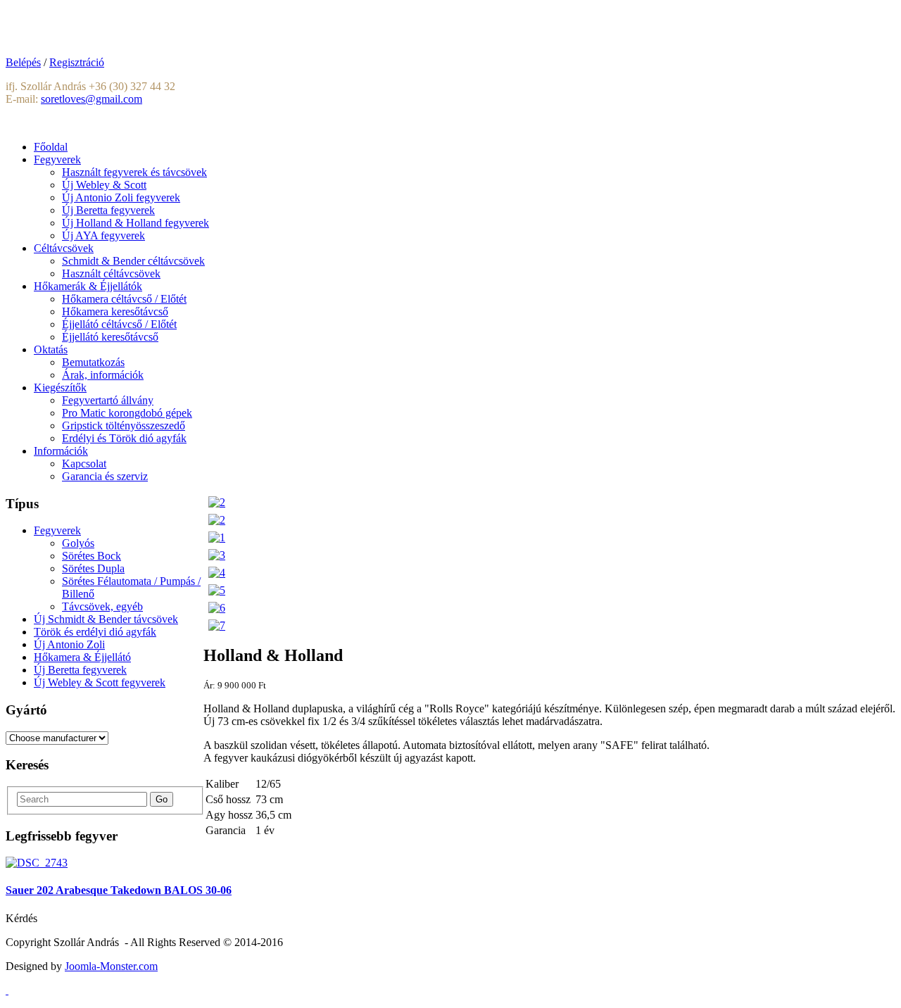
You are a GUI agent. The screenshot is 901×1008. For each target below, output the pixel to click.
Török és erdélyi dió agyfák (95, 632)
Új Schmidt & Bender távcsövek (106, 619)
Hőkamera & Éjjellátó (82, 657)
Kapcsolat (84, 464)
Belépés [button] (23, 62)
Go (162, 799)
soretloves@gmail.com (91, 99)
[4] (216, 573)
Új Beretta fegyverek (108, 210)
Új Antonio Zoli (69, 644)
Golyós (78, 543)
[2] (216, 502)
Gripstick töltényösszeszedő (123, 425)
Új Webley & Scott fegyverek (99, 682)
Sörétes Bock (91, 556)
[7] (216, 625)
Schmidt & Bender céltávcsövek (133, 261)
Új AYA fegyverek (103, 235)
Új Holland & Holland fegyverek (135, 223)
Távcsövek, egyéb (102, 606)
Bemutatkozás (93, 362)
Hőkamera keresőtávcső (115, 311)
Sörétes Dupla (93, 568)
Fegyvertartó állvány (107, 400)
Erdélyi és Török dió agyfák (124, 438)
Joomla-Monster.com (111, 966)
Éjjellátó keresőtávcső (110, 337)
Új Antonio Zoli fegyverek (121, 197)
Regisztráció (76, 62)
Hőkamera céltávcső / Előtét (124, 299)
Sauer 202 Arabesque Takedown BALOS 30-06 (119, 890)
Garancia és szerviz (105, 476)
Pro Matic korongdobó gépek (127, 413)
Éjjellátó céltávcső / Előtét (119, 324)
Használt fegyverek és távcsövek (134, 172)
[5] (216, 590)
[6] (216, 608)
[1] (216, 537)
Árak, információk (103, 375)
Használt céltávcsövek (111, 273)
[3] (216, 555)
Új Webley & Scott (104, 185)
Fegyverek (57, 530)
